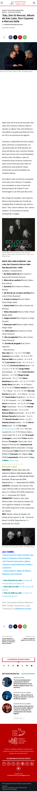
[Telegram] (18, 666)
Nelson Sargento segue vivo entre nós (28, 639)
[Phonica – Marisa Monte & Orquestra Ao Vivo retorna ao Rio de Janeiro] (7, 696)
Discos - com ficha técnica (11, 12)
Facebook (6, 583)
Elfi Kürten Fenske (23, 609)
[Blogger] (27, 666)
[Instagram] (8, 666)
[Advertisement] (18, 97)
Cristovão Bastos (9, 429)
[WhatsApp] (25, 37)
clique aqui (13, 460)
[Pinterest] (20, 37)
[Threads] (31, 666)
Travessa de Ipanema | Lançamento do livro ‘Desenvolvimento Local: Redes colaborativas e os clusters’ (23, 683)
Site (21, 587)
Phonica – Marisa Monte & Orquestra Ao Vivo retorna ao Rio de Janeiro (23, 697)
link (14, 482)
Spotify (14, 583)
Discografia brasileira (16, 10)
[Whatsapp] (22, 666)
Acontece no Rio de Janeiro (22, 692)
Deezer (21, 583)
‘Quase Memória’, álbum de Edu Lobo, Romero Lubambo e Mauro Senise (8, 641)
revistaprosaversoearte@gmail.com (18, 775)
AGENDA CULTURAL (18, 677)
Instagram (27, 580)
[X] (15, 37)
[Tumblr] (13, 666)
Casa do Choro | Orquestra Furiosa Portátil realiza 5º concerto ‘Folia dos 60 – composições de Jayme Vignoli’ (23, 710)
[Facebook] (11, 37)
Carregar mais (18, 718)
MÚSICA (4, 10)
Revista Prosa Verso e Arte (14, 24)
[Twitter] (13, 764)
